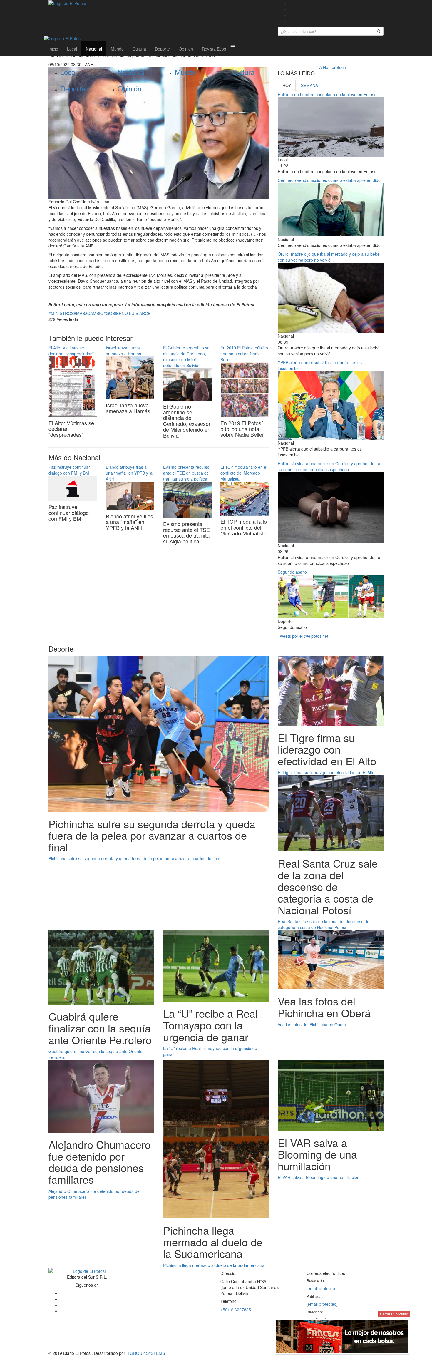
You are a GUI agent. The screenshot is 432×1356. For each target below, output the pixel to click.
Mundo (117, 49)
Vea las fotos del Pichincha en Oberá (312, 1024)
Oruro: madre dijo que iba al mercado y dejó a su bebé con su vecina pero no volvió (329, 257)
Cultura (139, 49)
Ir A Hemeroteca (330, 67)
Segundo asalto (292, 572)
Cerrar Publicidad (394, 1313)
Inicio (53, 49)
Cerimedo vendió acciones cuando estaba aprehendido (329, 180)
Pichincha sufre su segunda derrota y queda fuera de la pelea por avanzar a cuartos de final (134, 858)
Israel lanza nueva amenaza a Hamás (123, 350)
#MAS (79, 313)
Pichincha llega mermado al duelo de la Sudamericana (213, 1265)
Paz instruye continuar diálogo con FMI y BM (69, 470)
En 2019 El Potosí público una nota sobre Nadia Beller (244, 353)
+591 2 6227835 (235, 1310)
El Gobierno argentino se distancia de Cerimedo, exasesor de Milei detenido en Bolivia (186, 356)
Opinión (186, 49)
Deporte (162, 49)
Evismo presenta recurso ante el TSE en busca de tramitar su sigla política (186, 473)
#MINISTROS (61, 313)
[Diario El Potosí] (158, 3)
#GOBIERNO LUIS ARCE (126, 313)
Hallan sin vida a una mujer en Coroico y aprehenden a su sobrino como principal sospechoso (329, 466)
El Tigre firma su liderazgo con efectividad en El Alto (326, 772)
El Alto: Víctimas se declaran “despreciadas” (71, 350)
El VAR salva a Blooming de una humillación (318, 1177)
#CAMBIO (94, 313)
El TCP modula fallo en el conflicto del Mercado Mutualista (243, 473)
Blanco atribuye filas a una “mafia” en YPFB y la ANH (129, 473)
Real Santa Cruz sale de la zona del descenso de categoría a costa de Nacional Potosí (323, 924)
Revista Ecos (214, 49)
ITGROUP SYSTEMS (145, 1353)
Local (72, 49)
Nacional (94, 49)
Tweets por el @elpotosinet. (303, 636)
